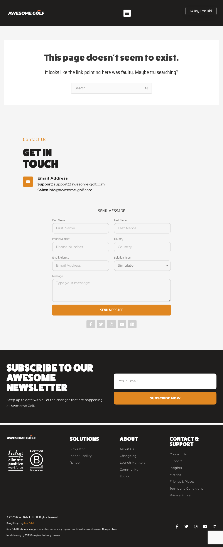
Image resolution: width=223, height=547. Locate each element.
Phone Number (60, 239)
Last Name (120, 220)
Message (57, 276)
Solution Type (122, 257)
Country (118, 239)
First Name (58, 220)
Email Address (60, 257)
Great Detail (29, 523)
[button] (127, 13)
